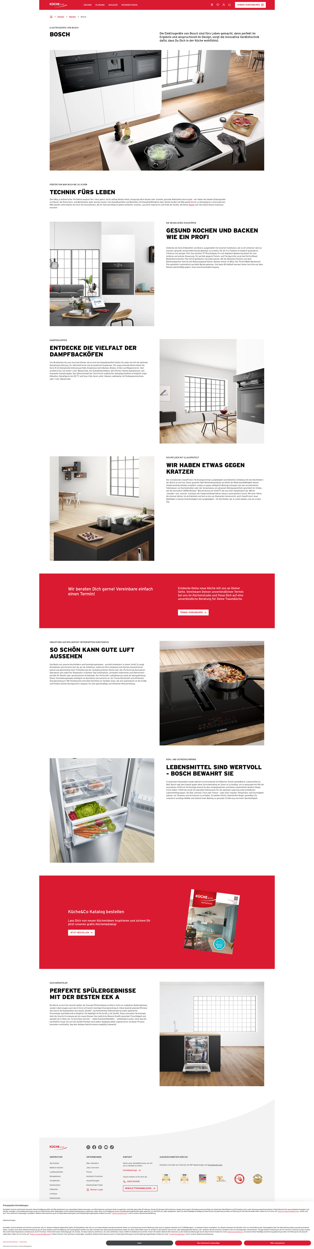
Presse (89, 1172)
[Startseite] (51, 16)
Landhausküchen (56, 1172)
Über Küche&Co (92, 1163)
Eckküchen (54, 1189)
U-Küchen (53, 1194)
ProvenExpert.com (215, 1165)
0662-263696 (133, 1181)
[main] (157, 554)
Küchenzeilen (55, 1185)
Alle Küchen (54, 1163)
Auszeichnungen (92, 1180)
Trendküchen (55, 1180)
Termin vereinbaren (248, 4)
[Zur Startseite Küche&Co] (58, 5)
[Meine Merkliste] (217, 4)
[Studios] (211, 4)
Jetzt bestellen (79, 932)
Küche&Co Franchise (94, 1176)
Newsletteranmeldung (138, 1188)
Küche (191, 204)
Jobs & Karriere (92, 1167)
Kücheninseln (55, 1198)
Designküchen (55, 1176)
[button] (87, 5)
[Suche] (229, 4)
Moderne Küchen (56, 1167)
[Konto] (223, 4)
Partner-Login (96, 1189)
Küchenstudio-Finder (94, 1185)
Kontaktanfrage (130, 1170)
